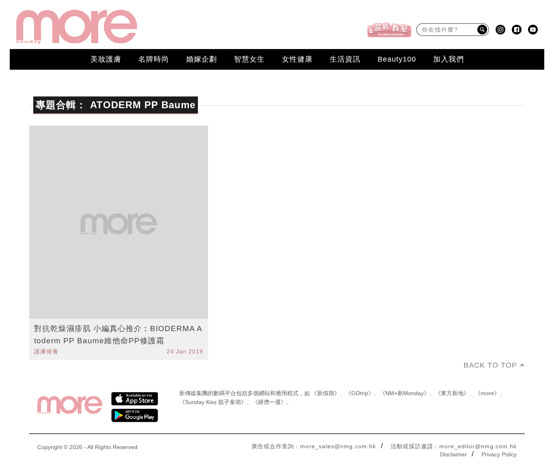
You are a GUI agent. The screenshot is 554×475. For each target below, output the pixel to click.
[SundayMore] (76, 27)
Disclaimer (453, 454)
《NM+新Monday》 (404, 393)
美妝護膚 (105, 59)
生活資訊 (345, 59)
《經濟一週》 (269, 402)
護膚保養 (46, 351)
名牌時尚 (153, 59)
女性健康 (297, 59)
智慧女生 (249, 59)
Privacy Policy (499, 454)
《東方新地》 (452, 393)
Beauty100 (397, 59)
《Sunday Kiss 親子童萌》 (213, 402)
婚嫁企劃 (201, 59)
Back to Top (490, 365)
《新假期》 (325, 393)
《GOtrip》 (360, 393)
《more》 (487, 393)
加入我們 (448, 59)
